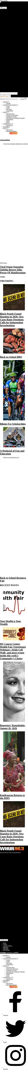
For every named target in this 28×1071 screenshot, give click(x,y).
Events (8, 108)
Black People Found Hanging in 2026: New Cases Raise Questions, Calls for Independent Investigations (12, 319)
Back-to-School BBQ (11, 356)
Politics (8, 121)
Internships (5, 948)
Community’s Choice (11, 116)
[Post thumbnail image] (14, 310)
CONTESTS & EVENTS (9, 105)
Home (4, 943)
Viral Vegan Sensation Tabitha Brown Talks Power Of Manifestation (13, 269)
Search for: (3, 99)
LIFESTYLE (9, 125)
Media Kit (5, 947)
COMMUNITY (7, 123)
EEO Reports (9, 130)
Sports (7, 122)
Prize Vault (9, 109)
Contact (5, 944)
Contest (8, 106)
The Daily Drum (10, 114)
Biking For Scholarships (13, 423)
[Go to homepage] (12, 850)
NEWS (5, 112)
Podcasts (8, 103)
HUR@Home (3, 263)
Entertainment (9, 119)
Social (3, 8)
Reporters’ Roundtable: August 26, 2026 (12, 727)
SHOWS (5, 102)
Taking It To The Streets (12, 115)
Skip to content (3, 0)
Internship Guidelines (11, 131)
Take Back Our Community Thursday (15, 118)
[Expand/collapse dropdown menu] (9, 102)
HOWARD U (6, 126)
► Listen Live (13, 133)
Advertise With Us (7, 946)
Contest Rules (9, 110)
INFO (4, 128)
